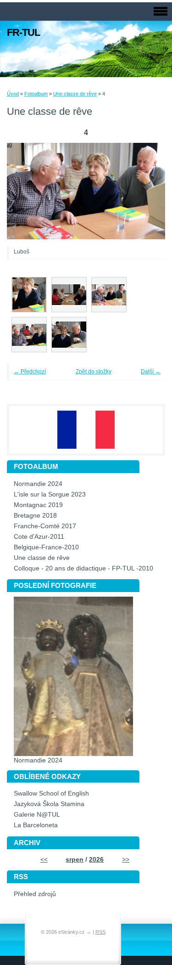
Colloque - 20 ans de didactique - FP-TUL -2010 (83, 568)
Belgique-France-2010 (46, 547)
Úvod (13, 93)
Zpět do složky (93, 371)
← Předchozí (30, 371)
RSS (100, 932)
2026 (96, 859)
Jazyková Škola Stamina (49, 804)
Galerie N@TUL (37, 814)
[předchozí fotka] (26, 191)
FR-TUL (23, 32)
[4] (109, 294)
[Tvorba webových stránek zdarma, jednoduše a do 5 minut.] (89, 933)
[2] (29, 294)
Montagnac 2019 (38, 505)
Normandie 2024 (38, 483)
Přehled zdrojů (35, 894)
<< (44, 859)
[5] (29, 334)
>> (125, 859)
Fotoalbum (36, 93)
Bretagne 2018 (35, 515)
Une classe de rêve (75, 93)
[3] (69, 294)
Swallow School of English (51, 793)
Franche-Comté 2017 (45, 526)
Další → (151, 371)
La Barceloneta (36, 825)
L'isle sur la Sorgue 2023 (50, 494)
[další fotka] (145, 191)
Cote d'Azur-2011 (39, 536)
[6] (69, 334)
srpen (74, 859)
